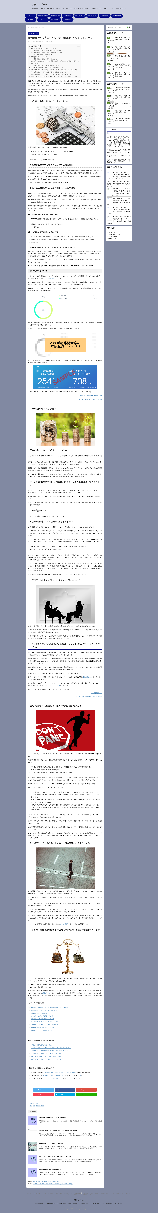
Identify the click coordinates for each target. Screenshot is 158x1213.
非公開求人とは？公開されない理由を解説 (46, 1181)
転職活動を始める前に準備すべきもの (42, 1027)
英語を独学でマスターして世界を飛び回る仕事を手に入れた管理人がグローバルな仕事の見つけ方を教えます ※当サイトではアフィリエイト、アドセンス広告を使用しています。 (79, 1203)
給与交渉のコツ (35, 63)
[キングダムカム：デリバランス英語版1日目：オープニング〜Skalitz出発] (109, 218)
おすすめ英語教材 (55, 15)
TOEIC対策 (31, 20)
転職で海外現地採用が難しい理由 (41, 1045)
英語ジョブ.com (39, 4)
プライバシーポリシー (113, 234)
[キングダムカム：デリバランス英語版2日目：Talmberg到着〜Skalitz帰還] (109, 209)
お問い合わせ (111, 232)
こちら (92, 1072)
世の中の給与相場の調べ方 (44, 54)
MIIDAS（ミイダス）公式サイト (53, 1075)
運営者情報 (68, 20)
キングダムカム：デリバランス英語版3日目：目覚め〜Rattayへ (122, 200)
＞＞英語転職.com (96, 693)
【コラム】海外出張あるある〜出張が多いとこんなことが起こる (51, 1048)
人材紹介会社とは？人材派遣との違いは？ (44, 1010)
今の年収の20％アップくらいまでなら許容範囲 (47, 50)
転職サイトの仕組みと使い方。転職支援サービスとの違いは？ (50, 1007)
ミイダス (51, 278)
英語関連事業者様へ (113, 236)
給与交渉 (38, 1106)
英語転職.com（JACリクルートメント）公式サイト (60, 1072)
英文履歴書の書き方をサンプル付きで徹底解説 (52, 1117)
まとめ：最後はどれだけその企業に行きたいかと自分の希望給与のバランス (54, 76)
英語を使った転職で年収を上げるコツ (42, 1019)
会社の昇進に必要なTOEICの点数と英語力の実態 (46, 1056)
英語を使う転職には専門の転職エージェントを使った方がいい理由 (58, 1130)
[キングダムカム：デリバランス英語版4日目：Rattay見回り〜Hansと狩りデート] (109, 190)
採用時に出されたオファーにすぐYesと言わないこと (47, 67)
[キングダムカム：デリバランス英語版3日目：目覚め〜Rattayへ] (109, 199)
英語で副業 (68, 15)
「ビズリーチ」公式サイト (53, 1078)
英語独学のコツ (117, 15)
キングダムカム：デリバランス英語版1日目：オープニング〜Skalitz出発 (122, 219)
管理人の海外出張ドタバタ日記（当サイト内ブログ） (47, 1059)
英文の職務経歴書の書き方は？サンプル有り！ (45, 1021)
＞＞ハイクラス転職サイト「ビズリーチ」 (89, 696)
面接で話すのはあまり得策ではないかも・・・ (47, 59)
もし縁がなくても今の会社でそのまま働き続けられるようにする (52, 74)
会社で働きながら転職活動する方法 (42, 1016)
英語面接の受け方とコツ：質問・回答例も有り (45, 1024)
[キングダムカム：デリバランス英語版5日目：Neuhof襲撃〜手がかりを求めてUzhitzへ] (109, 174)
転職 (42, 1106)
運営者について (111, 239)
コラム (43, 20)
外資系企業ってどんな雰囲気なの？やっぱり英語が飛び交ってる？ (51, 1050)
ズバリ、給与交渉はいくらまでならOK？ (43, 48)
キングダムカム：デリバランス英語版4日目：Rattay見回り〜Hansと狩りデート (122, 191)
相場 (34, 1106)
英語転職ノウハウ (80, 15)
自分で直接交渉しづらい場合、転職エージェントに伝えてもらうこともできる (55, 70)
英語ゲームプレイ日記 (114, 167)
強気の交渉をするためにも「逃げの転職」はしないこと (50, 72)
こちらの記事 (56, 685)
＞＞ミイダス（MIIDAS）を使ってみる (90, 395)
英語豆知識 (105, 15)
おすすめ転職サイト (43, 15)
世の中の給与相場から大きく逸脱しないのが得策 (48, 52)
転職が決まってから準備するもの (41, 1030)
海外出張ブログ (55, 20)
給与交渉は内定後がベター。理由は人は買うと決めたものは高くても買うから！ (57, 61)
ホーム (30, 15)
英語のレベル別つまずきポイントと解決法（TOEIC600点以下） (53, 1184)
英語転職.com (87, 677)
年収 (31, 1106)
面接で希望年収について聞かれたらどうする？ (47, 65)
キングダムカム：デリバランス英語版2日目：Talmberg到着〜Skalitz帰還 (122, 210)
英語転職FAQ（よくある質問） (40, 1013)
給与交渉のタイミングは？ (39, 57)
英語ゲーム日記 (92, 15)
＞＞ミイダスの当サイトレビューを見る (90, 399)
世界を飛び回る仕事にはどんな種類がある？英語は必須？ (49, 1053)
